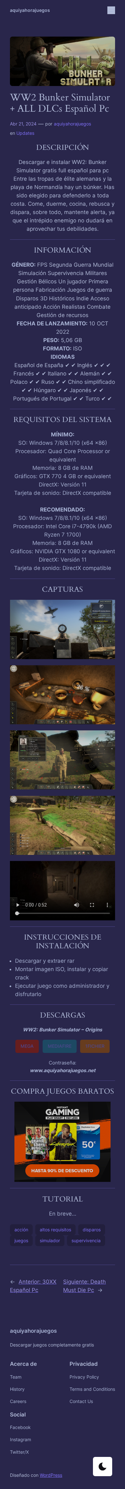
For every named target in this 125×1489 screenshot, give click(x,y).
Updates (25, 133)
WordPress (51, 1475)
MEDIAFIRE (59, 1046)
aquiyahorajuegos (30, 10)
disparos (92, 1229)
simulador (50, 1240)
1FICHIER (94, 1046)
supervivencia (86, 1240)
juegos (21, 1240)
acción (21, 1229)
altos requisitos (55, 1229)
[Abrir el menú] (111, 10)
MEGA (27, 1046)
